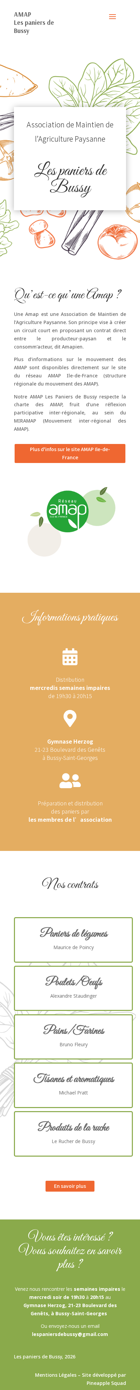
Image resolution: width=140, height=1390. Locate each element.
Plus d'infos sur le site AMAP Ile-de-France (70, 453)
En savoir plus (70, 1185)
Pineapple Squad (106, 1383)
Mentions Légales (55, 1375)
